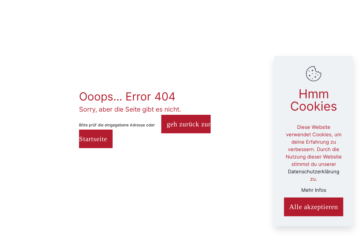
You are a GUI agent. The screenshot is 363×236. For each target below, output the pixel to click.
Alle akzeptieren (313, 207)
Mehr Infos (313, 190)
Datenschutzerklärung (313, 172)
